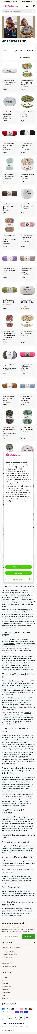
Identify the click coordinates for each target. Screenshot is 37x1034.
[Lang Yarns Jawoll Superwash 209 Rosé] (27, 225)
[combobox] (18, 11)
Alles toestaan (18, 567)
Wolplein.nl (10, 1030)
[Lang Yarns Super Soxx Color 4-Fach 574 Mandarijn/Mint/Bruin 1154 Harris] (10, 417)
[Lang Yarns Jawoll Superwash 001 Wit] (10, 70)
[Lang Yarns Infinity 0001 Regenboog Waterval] (27, 70)
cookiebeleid (23, 490)
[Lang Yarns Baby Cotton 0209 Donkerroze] (27, 450)
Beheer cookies (24, 1027)
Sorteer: (26, 50)
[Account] (30, 6)
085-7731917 (7, 963)
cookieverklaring (21, 501)
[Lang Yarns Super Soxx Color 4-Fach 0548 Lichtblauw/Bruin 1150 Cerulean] (10, 450)
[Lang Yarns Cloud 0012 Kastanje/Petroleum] (10, 354)
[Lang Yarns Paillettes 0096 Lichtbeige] (27, 321)
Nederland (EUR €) (10, 1004)
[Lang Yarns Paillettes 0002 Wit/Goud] (27, 164)
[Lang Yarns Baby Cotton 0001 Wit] (27, 194)
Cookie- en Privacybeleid (9, 1027)
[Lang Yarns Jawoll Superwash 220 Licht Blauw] (27, 386)
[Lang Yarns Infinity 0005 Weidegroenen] (27, 417)
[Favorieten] (27, 6)
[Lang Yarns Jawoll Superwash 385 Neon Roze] (27, 354)
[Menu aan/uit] (3, 6)
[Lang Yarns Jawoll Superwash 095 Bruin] (10, 194)
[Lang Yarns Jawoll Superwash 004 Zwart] (27, 133)
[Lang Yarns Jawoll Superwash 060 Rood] (10, 133)
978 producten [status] (25, 57)
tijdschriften (27, 782)
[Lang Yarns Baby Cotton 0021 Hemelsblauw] (10, 102)
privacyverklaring (11, 490)
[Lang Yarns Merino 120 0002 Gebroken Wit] (27, 290)
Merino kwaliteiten (9, 644)
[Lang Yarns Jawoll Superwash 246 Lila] (10, 258)
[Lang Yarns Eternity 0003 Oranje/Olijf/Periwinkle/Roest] (10, 225)
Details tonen (17, 579)
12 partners (12, 484)
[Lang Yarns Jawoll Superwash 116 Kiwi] (10, 290)
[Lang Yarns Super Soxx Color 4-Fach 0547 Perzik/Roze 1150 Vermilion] (10, 321)
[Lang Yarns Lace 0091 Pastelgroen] (10, 164)
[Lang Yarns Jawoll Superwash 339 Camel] (10, 386)
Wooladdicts (12, 700)
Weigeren (18, 573)
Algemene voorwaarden (16, 1023)
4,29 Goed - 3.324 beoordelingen (22, 1)
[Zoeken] (33, 11)
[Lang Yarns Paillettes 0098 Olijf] (27, 102)
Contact (4, 1023)
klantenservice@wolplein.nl (11, 966)
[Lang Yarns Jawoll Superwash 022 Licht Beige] (27, 258)
